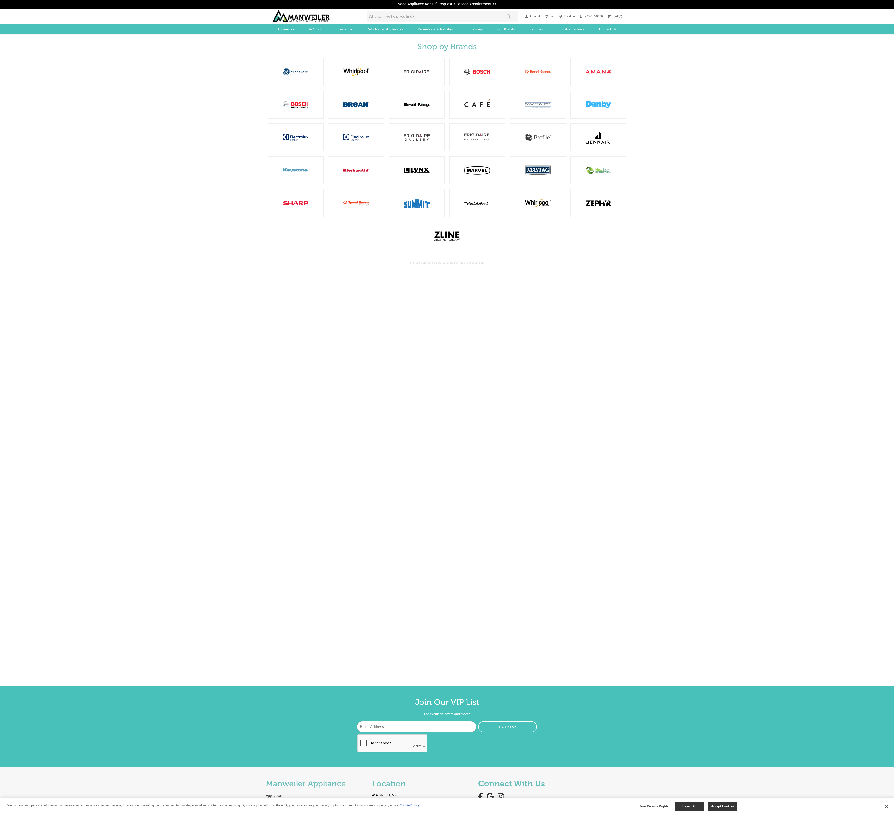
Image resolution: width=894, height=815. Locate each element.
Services (536, 29)
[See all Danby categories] (598, 104)
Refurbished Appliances (385, 29)
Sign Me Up (507, 726)
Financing (475, 29)
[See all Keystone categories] (296, 170)
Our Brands (506, 29)
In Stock (315, 29)
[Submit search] (508, 16)
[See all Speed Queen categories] (538, 71)
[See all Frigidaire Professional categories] (477, 137)
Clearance (344, 29)
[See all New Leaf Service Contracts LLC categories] (598, 170)
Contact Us (608, 29)
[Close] (886, 806)
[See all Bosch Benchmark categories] (296, 104)
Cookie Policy (410, 805)
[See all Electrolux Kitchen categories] (296, 137)
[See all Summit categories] (417, 203)
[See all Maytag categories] (538, 170)
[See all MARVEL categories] (477, 170)
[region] (447, 806)
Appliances (286, 29)
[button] (526, 16)
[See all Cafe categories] (477, 104)
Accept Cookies (722, 806)
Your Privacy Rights (653, 806)
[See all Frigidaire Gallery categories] (417, 137)
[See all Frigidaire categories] (417, 71)
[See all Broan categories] (356, 104)
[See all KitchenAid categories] (356, 170)
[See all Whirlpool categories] (356, 71)
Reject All (689, 806)
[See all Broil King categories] (417, 104)
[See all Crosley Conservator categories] (538, 104)
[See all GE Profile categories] (538, 137)
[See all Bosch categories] (477, 71)
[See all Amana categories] (598, 71)
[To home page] (313, 16)
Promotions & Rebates (435, 29)
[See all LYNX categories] (417, 170)
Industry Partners (571, 29)
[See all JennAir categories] (598, 137)
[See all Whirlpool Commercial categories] (538, 203)
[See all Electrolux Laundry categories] (356, 137)
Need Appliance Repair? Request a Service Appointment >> (447, 4)
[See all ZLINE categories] (447, 236)
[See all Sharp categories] (296, 203)
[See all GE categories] (296, 71)
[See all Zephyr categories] (598, 203)
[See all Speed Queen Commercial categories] (356, 203)
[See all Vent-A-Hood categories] (477, 203)
